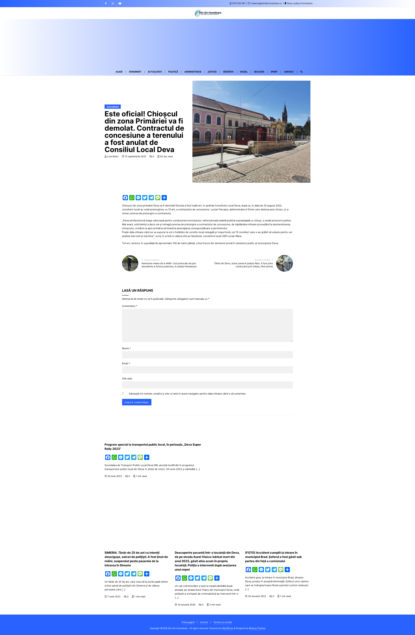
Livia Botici (113, 156)
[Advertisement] (207, 43)
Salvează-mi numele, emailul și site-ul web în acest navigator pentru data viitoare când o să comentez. (187, 393)
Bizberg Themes (257, 628)
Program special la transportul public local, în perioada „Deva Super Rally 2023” (153, 446)
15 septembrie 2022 (135, 156)
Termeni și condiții (222, 622)
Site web (127, 378)
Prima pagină (188, 622)
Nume (126, 348)
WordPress (227, 628)
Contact (204, 622)
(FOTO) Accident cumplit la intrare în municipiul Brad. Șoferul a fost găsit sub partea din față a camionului (273, 557)
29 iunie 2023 (115, 476)
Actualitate (113, 106)
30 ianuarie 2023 (257, 596)
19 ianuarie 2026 (186, 604)
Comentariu (129, 306)
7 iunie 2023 (114, 596)
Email (126, 363)
